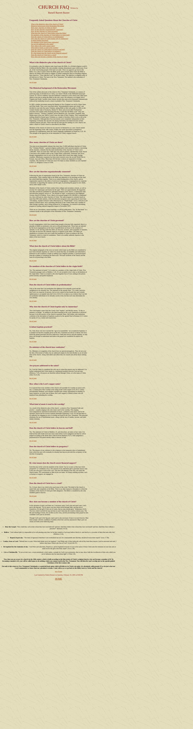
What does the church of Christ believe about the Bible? (48, 33)
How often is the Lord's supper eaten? (43, 46)
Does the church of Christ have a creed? (43, 55)
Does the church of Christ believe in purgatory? (46, 51)
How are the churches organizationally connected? (47, 29)
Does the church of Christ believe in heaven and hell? (48, 49)
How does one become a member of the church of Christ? (49, 57)
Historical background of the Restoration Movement (47, 26)
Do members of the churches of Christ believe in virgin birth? (50, 35)
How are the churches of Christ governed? (44, 31)
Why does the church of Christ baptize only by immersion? (49, 38)
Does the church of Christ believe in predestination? (47, 37)
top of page (33, 82)
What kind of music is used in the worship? (44, 48)
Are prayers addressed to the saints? (42, 44)
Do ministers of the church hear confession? (45, 42)
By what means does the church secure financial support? (49, 53)
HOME (58, 579)
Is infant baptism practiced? (39, 40)
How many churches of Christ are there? (44, 28)
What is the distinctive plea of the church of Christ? (47, 24)
